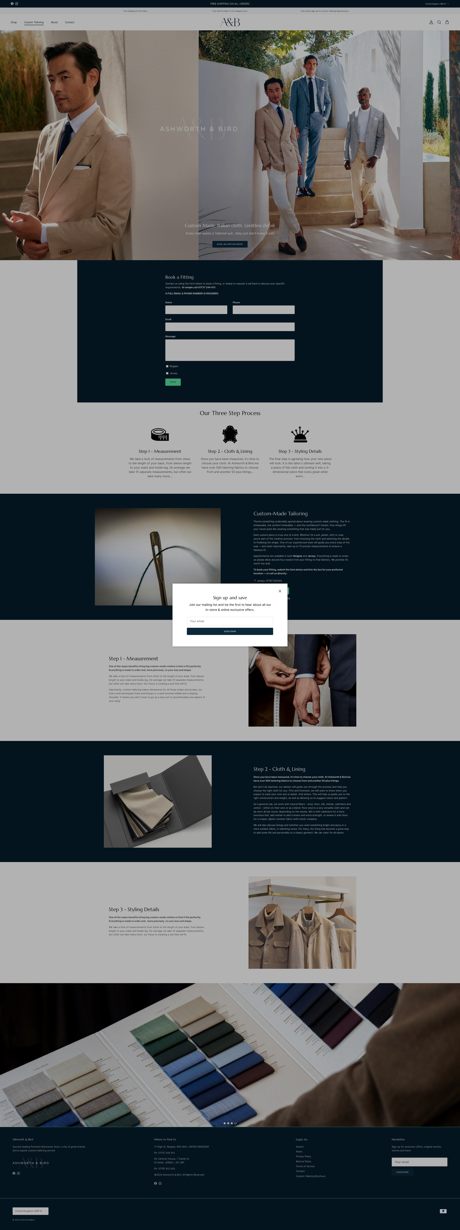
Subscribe (230, 631)
